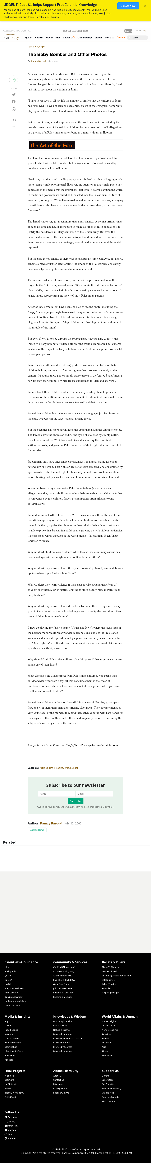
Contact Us (58, 1079)
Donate (105, 1075)
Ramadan (106, 988)
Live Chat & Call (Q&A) (64, 980)
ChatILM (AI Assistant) (64, 967)
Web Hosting (108, 1101)
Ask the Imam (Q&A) (63, 975)
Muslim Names (12, 1038)
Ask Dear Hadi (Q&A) (63, 971)
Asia (104, 1046)
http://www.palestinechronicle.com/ (96, 745)
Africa (105, 1051)
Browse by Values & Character (68, 1038)
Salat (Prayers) (109, 980)
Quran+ (8, 980)
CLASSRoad (10, 1097)
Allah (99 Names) (110, 967)
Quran (8, 975)
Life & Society (36, 47)
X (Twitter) (10, 1121)
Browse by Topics (61, 1042)
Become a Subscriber (63, 992)
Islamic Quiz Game (14, 1051)
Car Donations (109, 1084)
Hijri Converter (12, 992)
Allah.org (9, 1075)
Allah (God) (10, 971)
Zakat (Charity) (109, 984)
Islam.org (9, 1079)
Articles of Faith (109, 971)
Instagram (12, 1125)
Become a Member (62, 997)
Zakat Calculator (13, 1005)
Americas (106, 1034)
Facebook (12, 1117)
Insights (9, 1034)
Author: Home (37, 829)
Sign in (128, 31)
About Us (58, 1075)
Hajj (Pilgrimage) (110, 992)
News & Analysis (110, 1029)
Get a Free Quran (61, 984)
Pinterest (12, 1138)
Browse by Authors (62, 1034)
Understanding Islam (15, 1001)
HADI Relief (10, 1084)
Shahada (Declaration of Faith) (117, 975)
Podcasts (9, 1059)
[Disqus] (75, 908)
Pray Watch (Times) (14, 988)
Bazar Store (107, 1079)
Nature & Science (61, 1029)
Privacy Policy (60, 1088)
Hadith (8, 984)
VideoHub (10, 1055)
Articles (44, 767)
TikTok (10, 1134)
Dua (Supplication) (14, 997)
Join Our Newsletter (63, 988)
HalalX (8, 1088)
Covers (8, 1025)
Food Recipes (11, 1029)
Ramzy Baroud (51, 823)
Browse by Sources (62, 1046)
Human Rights (109, 1021)
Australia (106, 1042)
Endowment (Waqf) (111, 1088)
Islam (7, 967)
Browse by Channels (63, 1051)
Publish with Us (61, 1092)
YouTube (12, 1130)
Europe (105, 1038)
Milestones (58, 1084)
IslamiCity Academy (14, 1092)
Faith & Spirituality (62, 1021)
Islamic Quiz (11, 1046)
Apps (7, 1021)
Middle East (71, 767)
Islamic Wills (108, 1092)
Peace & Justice (109, 1025)
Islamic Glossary (13, 1042)
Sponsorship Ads (110, 1097)
